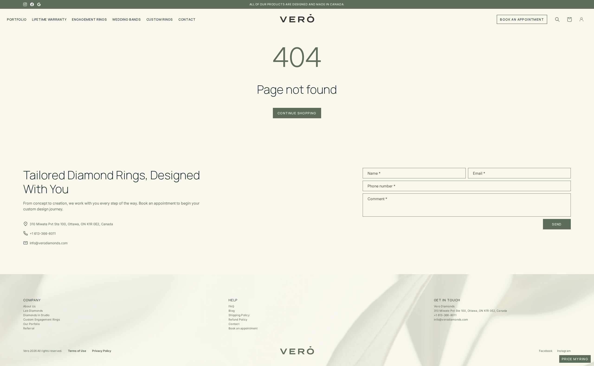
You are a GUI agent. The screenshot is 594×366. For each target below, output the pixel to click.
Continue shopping (297, 113)
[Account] (581, 19)
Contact (187, 19)
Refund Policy (238, 319)
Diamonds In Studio (36, 315)
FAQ (231, 306)
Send (557, 224)
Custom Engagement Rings (41, 319)
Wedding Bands (126, 19)
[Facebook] (32, 4)
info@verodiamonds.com (451, 319)
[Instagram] (25, 4)
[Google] (39, 4)
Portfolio (16, 19)
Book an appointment (243, 328)
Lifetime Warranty (49, 19)
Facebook (545, 351)
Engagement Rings (89, 19)
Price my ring (575, 359)
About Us (29, 306)
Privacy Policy (101, 351)
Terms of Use (77, 351)
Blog (232, 310)
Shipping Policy (239, 315)
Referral (28, 328)
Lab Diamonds (33, 310)
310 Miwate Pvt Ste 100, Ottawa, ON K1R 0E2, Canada (470, 310)
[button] (557, 19)
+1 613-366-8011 (445, 315)
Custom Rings (159, 19)
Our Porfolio (31, 324)
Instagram (564, 351)
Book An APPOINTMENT (522, 19)
